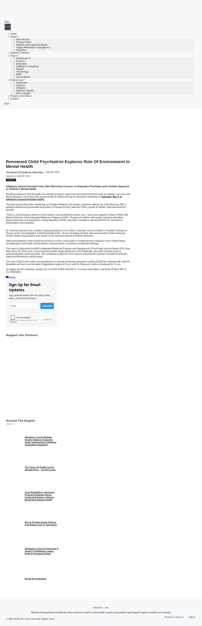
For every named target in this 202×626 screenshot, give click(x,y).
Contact (14, 98)
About (13, 37)
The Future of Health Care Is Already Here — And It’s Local (40, 468)
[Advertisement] (101, 131)
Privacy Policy (23, 42)
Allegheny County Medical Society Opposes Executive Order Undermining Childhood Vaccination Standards (40, 441)
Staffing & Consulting (27, 66)
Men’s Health (23, 93)
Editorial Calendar (19, 53)
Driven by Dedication (36, 578)
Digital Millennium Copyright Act (33, 47)
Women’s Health (25, 90)
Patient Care (17, 80)
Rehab (19, 69)
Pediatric (21, 88)
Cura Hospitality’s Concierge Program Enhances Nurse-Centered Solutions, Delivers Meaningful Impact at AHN (39, 496)
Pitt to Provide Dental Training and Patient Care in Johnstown (41, 523)
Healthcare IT (23, 58)
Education (21, 63)
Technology (22, 71)
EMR (19, 74)
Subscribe (47, 305)
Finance (20, 61)
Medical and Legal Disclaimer (31, 45)
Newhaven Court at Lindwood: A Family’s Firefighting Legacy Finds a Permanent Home (42, 551)
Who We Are (22, 39)
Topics (13, 55)
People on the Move (20, 96)
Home (13, 34)
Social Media (23, 77)
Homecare (21, 82)
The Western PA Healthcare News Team (24, 172)
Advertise (21, 50)
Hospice (20, 85)
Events (10, 180)
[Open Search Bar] (6, 22)
